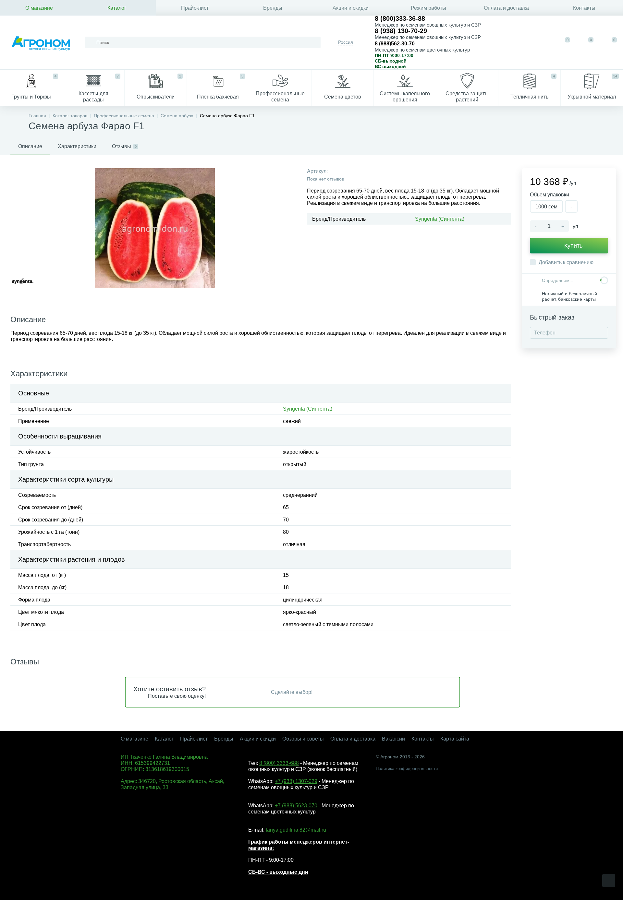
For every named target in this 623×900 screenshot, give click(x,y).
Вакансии (393, 739)
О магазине (39, 8)
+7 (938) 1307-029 (296, 781)
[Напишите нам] (522, 42)
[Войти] (542, 42)
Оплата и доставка (506, 8)
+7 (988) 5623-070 (296, 805)
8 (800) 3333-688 (279, 763)
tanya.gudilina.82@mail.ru (296, 830)
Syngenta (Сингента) (439, 219)
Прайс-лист (195, 8)
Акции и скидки (351, 8)
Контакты (584, 8)
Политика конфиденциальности (407, 768)
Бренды (272, 8)
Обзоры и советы (303, 739)
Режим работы (428, 8)
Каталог (116, 8)
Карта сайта (454, 739)
